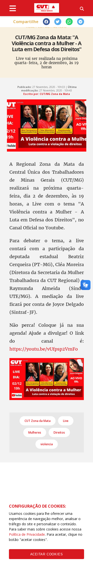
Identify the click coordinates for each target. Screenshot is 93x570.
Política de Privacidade (27, 534)
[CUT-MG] (46, 8)
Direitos (59, 432)
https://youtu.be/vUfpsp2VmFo (43, 349)
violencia (46, 444)
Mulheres (34, 432)
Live (65, 421)
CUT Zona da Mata (38, 421)
